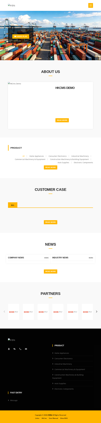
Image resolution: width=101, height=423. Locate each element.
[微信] (14, 349)
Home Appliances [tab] (36, 156)
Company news (16, 258)
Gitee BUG (64, 418)
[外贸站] (11, 5)
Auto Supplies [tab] (63, 162)
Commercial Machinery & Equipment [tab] (30, 159)
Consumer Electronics (64, 358)
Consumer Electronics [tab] (58, 156)
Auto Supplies (60, 383)
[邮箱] (26, 349)
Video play (21, 36)
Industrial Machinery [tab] (80, 156)
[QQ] (8, 349)
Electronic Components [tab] (83, 162)
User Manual (53, 418)
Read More (62, 120)
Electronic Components (64, 389)
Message (13, 400)
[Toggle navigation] (90, 5)
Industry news (60, 258)
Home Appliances (62, 353)
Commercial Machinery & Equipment (70, 369)
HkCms (44, 418)
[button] (96, 311)
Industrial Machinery (63, 364)
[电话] (20, 349)
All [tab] (24, 156)
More (46, 258)
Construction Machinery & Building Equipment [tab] (69, 159)
